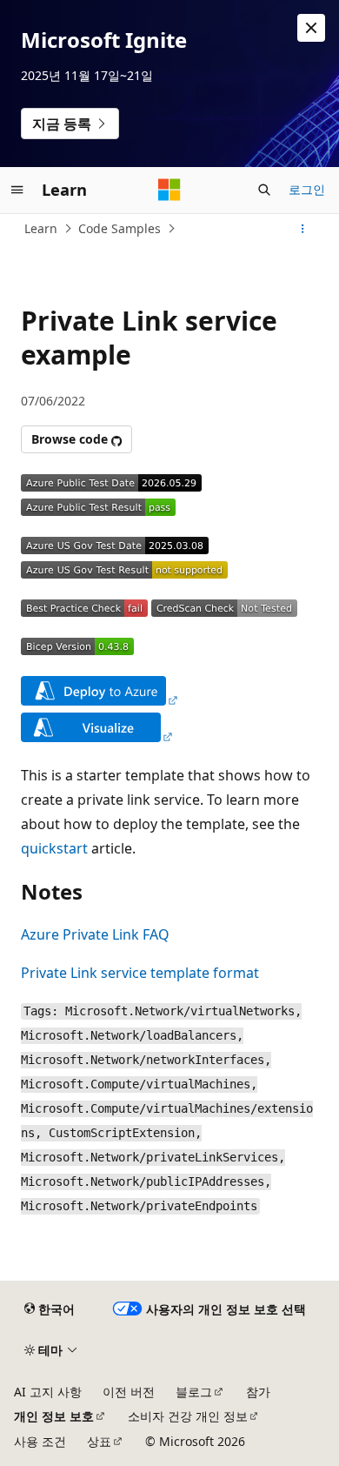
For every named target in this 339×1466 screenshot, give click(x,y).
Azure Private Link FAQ (95, 934)
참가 (258, 1391)
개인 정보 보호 (54, 1416)
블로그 (194, 1391)
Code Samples (119, 228)
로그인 (307, 189)
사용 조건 (40, 1441)
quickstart (54, 848)
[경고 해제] (311, 28)
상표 (99, 1441)
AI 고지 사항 (48, 1391)
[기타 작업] (303, 229)
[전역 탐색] (17, 189)
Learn (40, 228)
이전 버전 (129, 1391)
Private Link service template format (140, 972)
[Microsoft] (169, 189)
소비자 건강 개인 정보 (188, 1416)
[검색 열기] (264, 189)
